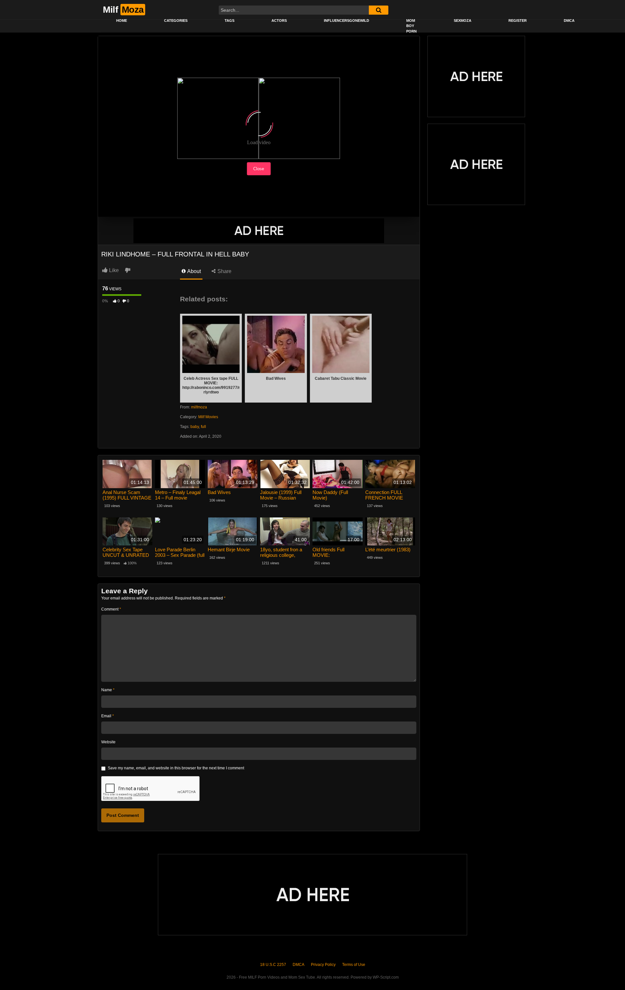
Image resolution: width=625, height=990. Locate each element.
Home (121, 20)
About (193, 271)
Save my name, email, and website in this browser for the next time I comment (176, 768)
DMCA (569, 20)
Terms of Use (353, 964)
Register (517, 20)
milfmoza (199, 407)
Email (107, 716)
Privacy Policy (323, 964)
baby (194, 426)
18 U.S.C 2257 (273, 964)
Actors (279, 20)
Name (108, 690)
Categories (176, 20)
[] (378, 10)
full (203, 426)
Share (223, 271)
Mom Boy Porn (411, 26)
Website (108, 742)
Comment (111, 609)
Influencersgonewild (346, 20)
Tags (229, 20)
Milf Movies (208, 417)
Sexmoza (462, 20)
